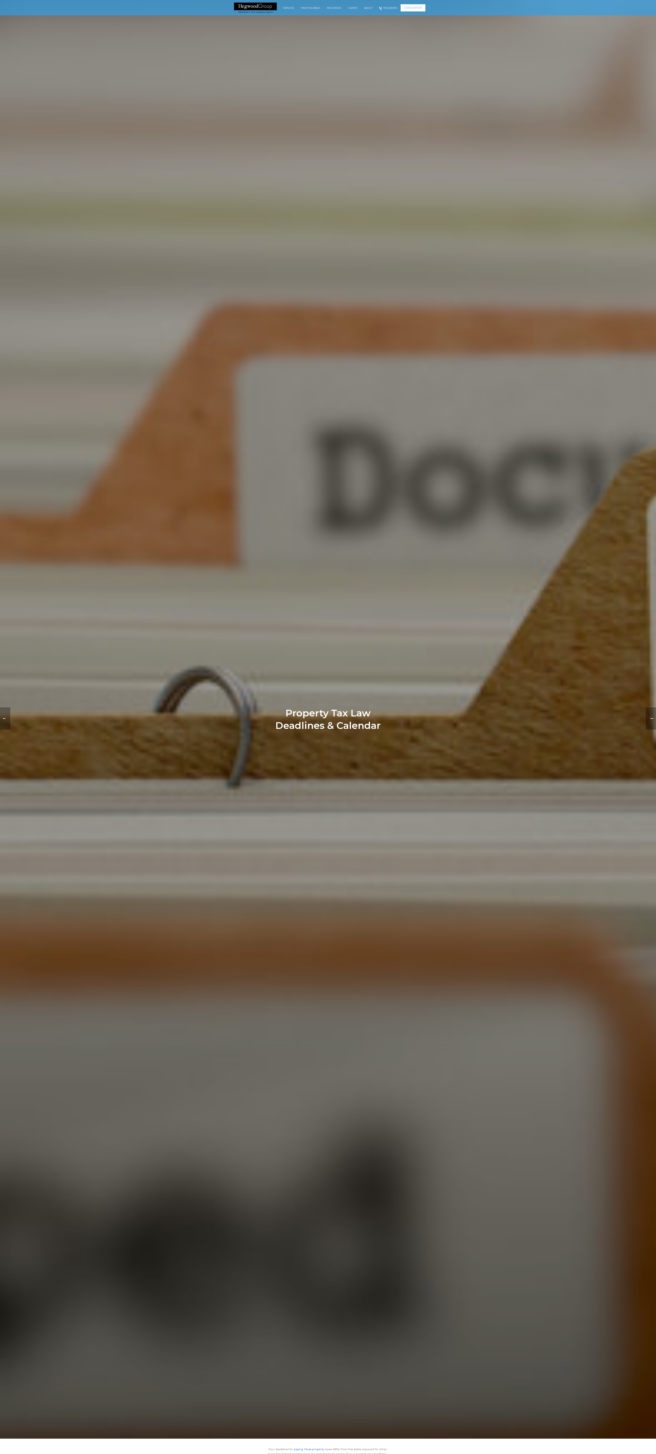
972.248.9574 (390, 7)
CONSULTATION (413, 7)
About (368, 7)
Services (288, 7)
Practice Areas (310, 7)
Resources (334, 7)
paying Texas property (309, 1449)
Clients (352, 7)
